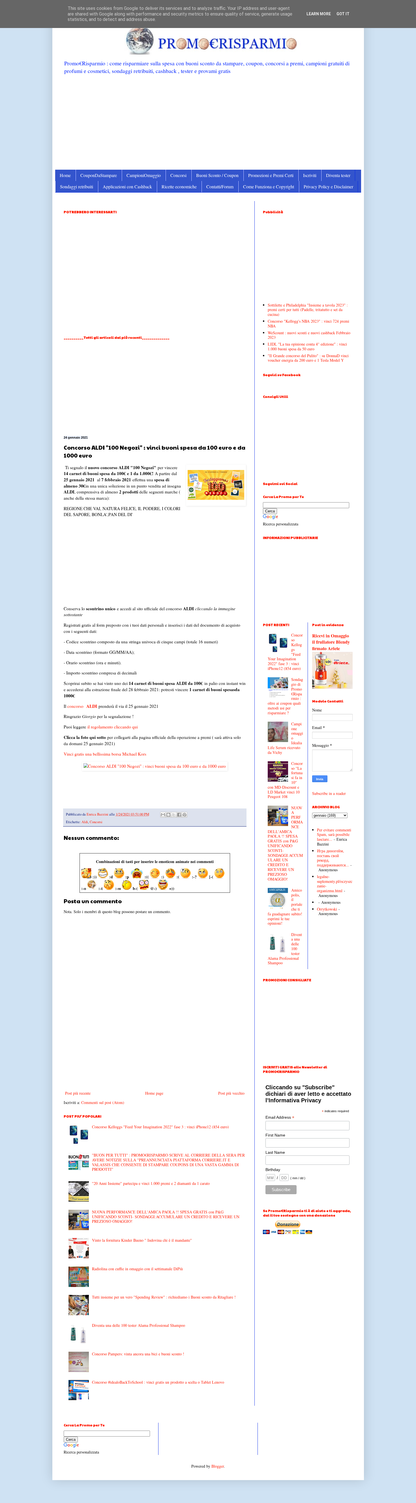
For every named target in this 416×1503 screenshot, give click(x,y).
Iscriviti (309, 175)
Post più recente (78, 1093)
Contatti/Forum (219, 186)
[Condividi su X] (174, 815)
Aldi (85, 822)
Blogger (217, 1466)
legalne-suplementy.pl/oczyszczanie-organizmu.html (334, 883)
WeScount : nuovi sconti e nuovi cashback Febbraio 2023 (309, 335)
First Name (275, 1135)
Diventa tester (338, 175)
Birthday (272, 1169)
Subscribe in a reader (329, 793)
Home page (154, 1093)
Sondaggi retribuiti (76, 186)
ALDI (91, 706)
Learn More (318, 14)
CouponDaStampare (98, 175)
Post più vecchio (231, 1093)
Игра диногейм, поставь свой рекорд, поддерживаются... (333, 858)
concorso (75, 706)
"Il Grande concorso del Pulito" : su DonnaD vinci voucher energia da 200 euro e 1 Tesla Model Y (308, 358)
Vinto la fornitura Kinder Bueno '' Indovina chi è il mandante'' (142, 1240)
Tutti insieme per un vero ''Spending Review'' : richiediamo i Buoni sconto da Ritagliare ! (164, 1297)
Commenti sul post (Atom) (102, 1102)
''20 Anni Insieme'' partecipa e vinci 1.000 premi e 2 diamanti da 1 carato (151, 1183)
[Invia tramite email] (163, 815)
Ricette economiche (179, 186)
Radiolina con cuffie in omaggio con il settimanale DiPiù (137, 1268)
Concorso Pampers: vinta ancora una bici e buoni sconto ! (138, 1354)
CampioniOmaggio (143, 175)
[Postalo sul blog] (168, 815)
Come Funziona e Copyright (268, 186)
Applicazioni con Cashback (127, 186)
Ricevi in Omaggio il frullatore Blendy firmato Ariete (331, 642)
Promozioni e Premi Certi (270, 175)
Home (65, 175)
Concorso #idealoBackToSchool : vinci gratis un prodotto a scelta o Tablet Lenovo (158, 1382)
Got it (342, 14)
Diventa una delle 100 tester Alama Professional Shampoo (138, 1325)
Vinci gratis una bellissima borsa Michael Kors (105, 754)
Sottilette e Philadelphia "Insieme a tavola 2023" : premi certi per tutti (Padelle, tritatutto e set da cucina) (308, 309)
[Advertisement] (208, 121)
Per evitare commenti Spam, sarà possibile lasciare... (334, 834)
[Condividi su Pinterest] (184, 815)
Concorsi (178, 175)
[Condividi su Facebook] (179, 815)
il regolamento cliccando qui (112, 727)
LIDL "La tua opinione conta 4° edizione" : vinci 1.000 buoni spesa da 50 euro (307, 346)
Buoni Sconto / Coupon (217, 175)
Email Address (279, 1117)
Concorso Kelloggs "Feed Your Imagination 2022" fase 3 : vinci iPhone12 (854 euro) (160, 1126)
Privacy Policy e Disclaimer (328, 186)
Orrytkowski (327, 909)
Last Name (275, 1152)
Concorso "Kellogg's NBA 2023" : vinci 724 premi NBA (308, 323)
